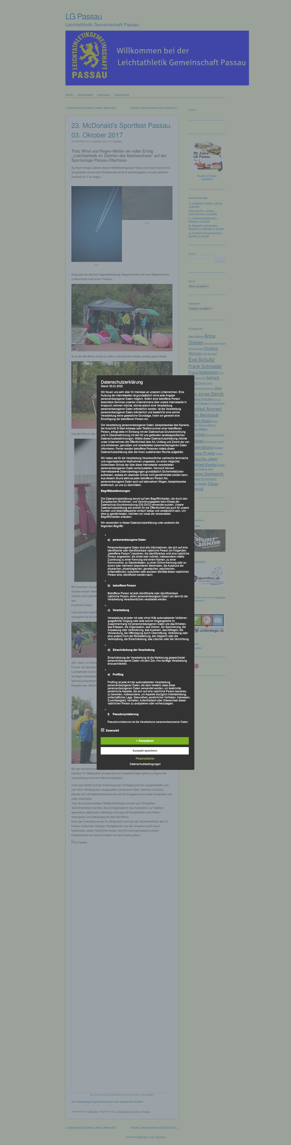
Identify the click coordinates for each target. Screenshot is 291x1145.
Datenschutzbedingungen (145, 764)
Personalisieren (145, 758)
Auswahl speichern (145, 750)
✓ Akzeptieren (145, 740)
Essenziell (112, 730)
